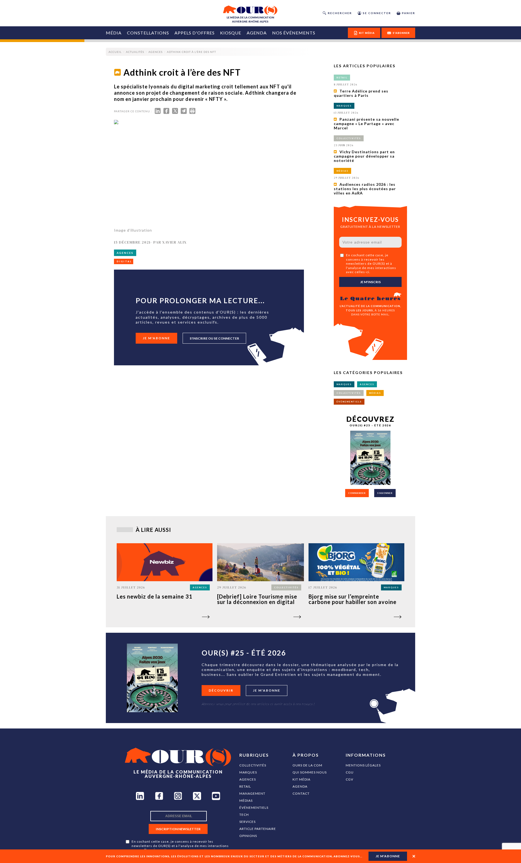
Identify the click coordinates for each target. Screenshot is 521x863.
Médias (246, 800)
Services (247, 822)
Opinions (248, 836)
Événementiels (253, 808)
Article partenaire (257, 829)
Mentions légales (363, 765)
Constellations (148, 32)
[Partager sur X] (175, 112)
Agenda (257, 32)
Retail (245, 786)
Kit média (301, 779)
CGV (349, 779)
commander (357, 493)
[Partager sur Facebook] (166, 112)
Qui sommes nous (310, 772)
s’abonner (385, 493)
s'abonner (401, 32)
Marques (248, 772)
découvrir (221, 690)
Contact (301, 793)
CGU (350, 772)
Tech (244, 815)
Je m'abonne (156, 338)
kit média (367, 32)
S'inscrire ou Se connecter (214, 338)
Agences (247, 779)
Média (114, 32)
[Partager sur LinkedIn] (158, 112)
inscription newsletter (178, 829)
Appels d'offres (194, 32)
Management (252, 793)
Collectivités (252, 765)
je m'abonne (388, 856)
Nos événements (293, 32)
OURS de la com (307, 765)
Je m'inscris (370, 282)
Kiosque (230, 32)
